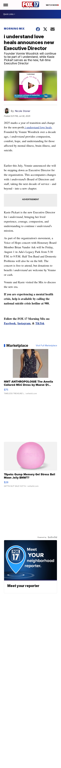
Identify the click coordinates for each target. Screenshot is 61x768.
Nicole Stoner (22, 111)
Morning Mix (14, 28)
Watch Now (51, 5)
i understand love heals (38, 127)
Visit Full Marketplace (46, 345)
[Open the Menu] (5, 5)
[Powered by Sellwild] (52, 537)
